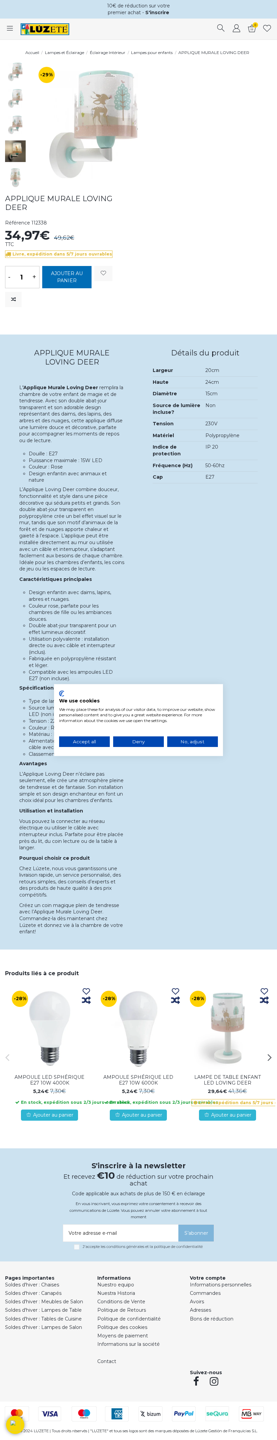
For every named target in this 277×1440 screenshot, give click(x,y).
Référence (17, 223)
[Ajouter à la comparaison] (13, 299)
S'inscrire (157, 12)
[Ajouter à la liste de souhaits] (103, 273)
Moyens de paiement (122, 1336)
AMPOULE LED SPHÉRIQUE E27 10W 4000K (49, 1080)
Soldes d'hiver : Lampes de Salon (43, 1327)
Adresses (200, 1310)
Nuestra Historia (116, 1293)
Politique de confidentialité (129, 1319)
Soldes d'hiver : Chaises (32, 1285)
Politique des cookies (122, 1327)
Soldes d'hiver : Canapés (33, 1293)
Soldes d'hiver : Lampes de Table (43, 1310)
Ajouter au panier (67, 277)
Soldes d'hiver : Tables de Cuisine (43, 1319)
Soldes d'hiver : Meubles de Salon (44, 1302)
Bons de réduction (211, 1319)
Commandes (205, 1293)
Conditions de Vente (121, 1302)
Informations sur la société (128, 1344)
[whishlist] (267, 29)
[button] (15, 1425)
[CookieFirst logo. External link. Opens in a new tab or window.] (61, 694)
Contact (106, 1361)
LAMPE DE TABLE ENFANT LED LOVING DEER (227, 1080)
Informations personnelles (220, 1285)
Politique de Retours (121, 1310)
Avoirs (197, 1302)
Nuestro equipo (115, 1285)
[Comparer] (86, 1000)
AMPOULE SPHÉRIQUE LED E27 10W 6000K (138, 1080)
